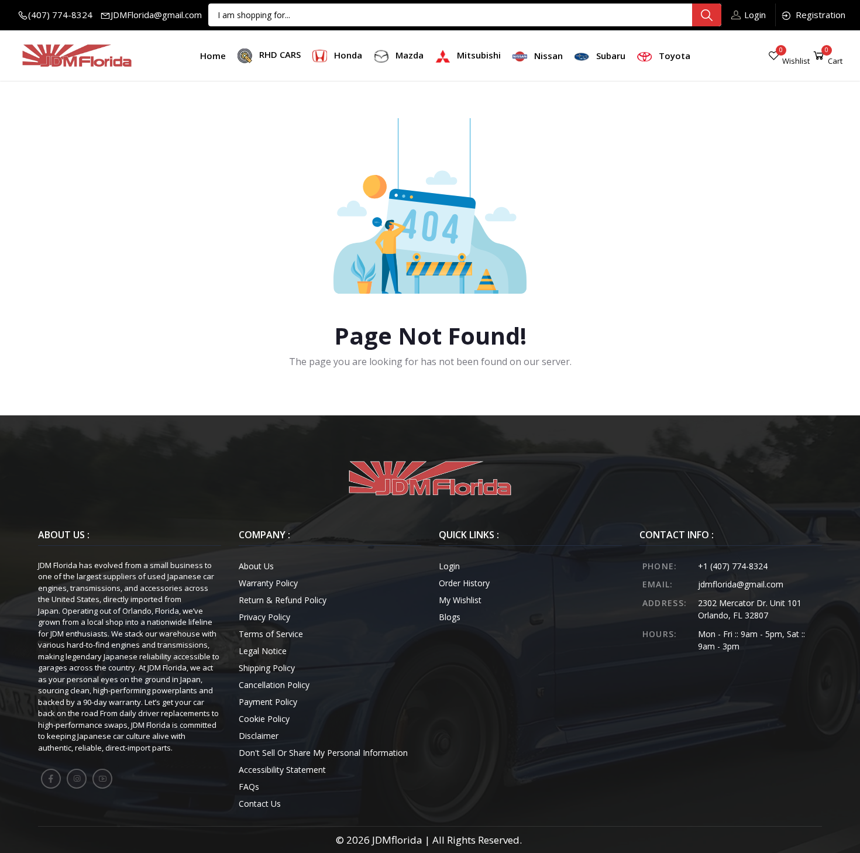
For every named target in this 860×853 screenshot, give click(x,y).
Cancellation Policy (274, 684)
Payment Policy (268, 701)
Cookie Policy (264, 718)
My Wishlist (460, 600)
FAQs (249, 786)
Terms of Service (271, 633)
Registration (820, 14)
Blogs (449, 616)
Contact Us (260, 803)
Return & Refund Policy (282, 600)
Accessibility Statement (282, 769)
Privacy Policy (264, 616)
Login (755, 14)
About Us (256, 566)
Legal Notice (263, 650)
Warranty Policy (268, 583)
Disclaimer (258, 735)
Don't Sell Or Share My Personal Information (323, 752)
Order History (464, 583)
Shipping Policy (267, 667)
